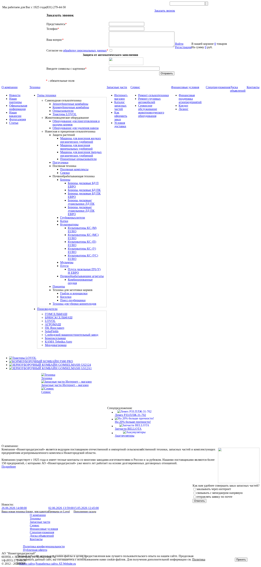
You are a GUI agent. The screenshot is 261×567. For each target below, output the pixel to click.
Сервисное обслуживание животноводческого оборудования (151, 111)
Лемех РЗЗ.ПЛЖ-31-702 (130, 415)
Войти (179, 43)
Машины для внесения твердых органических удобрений (81, 153)
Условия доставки (120, 124)
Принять (241, 559)
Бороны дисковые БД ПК (84, 190)
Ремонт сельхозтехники (153, 95)
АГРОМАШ (53, 324)
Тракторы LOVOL (65, 114)
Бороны (65, 179)
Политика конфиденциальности (44, 546)
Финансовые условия (185, 87)
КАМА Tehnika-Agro (58, 341)
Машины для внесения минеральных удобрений (76, 147)
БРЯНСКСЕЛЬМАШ (58, 317)
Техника (34, 87)
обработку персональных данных (85, 50)
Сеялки (65, 172)
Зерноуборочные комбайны (70, 103)
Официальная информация (18, 107)
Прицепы (59, 286)
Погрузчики (60, 162)
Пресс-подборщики (73, 300)
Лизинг (183, 109)
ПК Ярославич (54, 327)
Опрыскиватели (63, 110)
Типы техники (46, 95)
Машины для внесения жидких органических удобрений (80, 140)
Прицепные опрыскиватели (78, 159)
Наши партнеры (15, 100)
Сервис (135, 87)
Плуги (64, 265)
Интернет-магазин (121, 97)
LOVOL (50, 321)
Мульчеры (66, 262)
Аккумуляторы (124, 435)
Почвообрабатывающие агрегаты (82, 276)
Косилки (65, 296)
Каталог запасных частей (120, 105)
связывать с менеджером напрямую (219, 492)
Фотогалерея (17, 119)
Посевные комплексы (74, 169)
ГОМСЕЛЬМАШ (56, 314)
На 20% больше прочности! (133, 421)
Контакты (253, 87)
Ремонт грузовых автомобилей (149, 100)
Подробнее (9, 466)
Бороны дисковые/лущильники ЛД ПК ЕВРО (81, 211)
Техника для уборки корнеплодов (74, 303)
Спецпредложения (218, 87)
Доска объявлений (238, 89)
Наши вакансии (15, 114)
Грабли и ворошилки (74, 293)
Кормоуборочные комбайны (71, 107)
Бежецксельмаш (55, 338)
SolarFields (51, 331)
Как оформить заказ (120, 116)
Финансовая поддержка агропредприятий (190, 99)
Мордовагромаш (55, 345)
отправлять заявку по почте (214, 496)
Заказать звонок (164, 10)
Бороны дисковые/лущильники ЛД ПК (81, 202)
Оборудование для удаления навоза (76, 128)
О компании (10, 87)
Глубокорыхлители (72, 217)
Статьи (13, 122)
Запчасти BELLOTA (128, 428)
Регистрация (183, 47)
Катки (64, 221)
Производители (47, 308)
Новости (14, 95)
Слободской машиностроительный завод (71, 334)
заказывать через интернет (213, 489)
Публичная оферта (35, 549)
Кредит (183, 105)
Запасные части (117, 87)
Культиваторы (69, 224)
